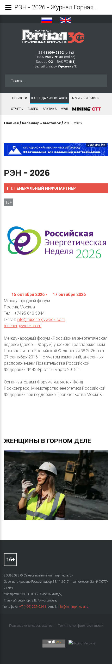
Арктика (49, 109)
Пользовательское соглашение (31, 626)
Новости (19, 98)
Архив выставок (86, 98)
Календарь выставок (49, 98)
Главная (11, 123)
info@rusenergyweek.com (41, 319)
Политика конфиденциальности (80, 626)
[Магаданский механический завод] (56, 149)
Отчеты (17, 109)
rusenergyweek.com (22, 325)
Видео (33, 109)
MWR (64, 109)
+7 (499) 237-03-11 (32, 607)
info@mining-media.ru (73, 607)
